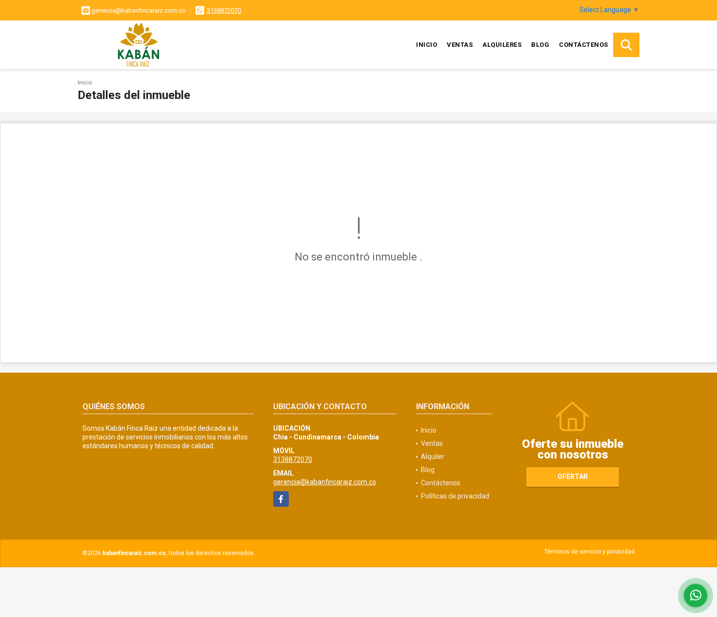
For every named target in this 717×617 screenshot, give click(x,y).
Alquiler (432, 456)
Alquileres (501, 44)
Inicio (426, 44)
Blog (540, 44)
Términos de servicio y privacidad (589, 551)
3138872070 (224, 10)
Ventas (460, 44)
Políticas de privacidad (455, 496)
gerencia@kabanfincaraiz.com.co (324, 482)
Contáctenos (583, 44)
